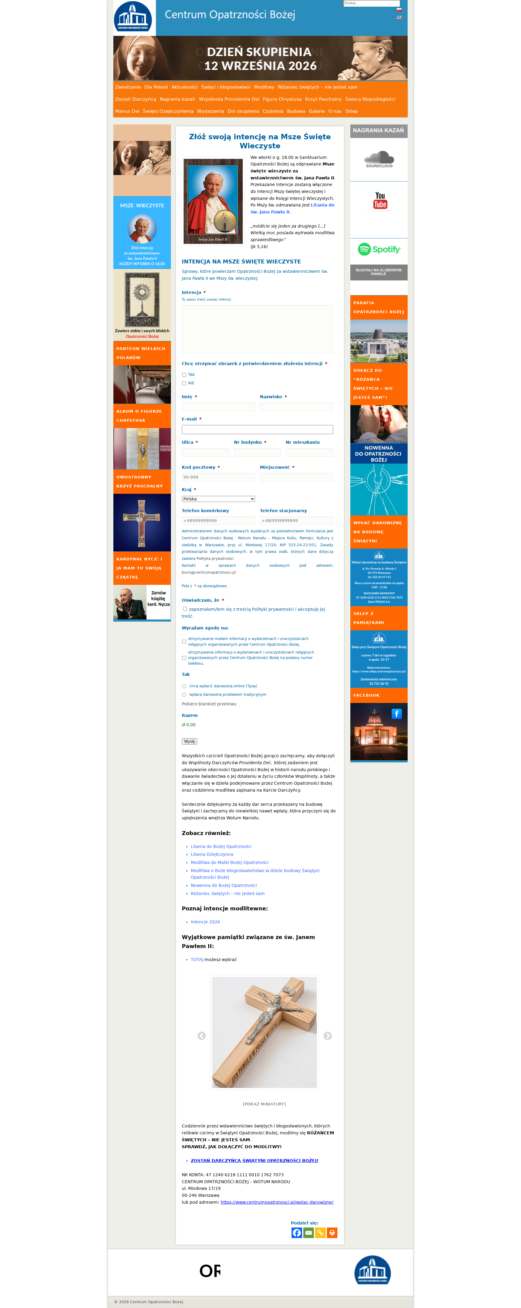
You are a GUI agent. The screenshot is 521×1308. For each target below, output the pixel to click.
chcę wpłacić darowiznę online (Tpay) (223, 686)
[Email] (308, 1233)
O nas (335, 111)
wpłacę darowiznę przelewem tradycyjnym (228, 694)
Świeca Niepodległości (370, 99)
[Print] (332, 1233)
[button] (279, 58)
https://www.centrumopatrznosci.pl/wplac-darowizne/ (277, 1202)
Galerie (317, 111)
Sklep (351, 111)
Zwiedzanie (128, 87)
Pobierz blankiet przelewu (209, 703)
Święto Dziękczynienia (168, 111)
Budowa (296, 111)
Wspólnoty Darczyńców (230, 762)
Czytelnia (273, 111)
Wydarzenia (210, 111)
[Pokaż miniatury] (264, 1104)
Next (326, 1034)
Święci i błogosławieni (226, 87)
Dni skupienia (243, 111)
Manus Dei (127, 111)
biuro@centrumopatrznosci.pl (209, 572)
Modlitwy (264, 87)
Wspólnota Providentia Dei (229, 99)
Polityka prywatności (215, 558)
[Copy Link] (320, 1233)
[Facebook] (297, 1233)
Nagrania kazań (177, 99)
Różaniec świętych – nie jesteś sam (318, 87)
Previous (200, 1034)
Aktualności (185, 87)
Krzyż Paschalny (323, 99)
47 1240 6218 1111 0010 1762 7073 (245, 1174)
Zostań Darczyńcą (135, 99)
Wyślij (189, 741)
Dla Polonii (156, 87)
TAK (191, 375)
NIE (191, 383)
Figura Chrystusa (282, 99)
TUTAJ (197, 959)
